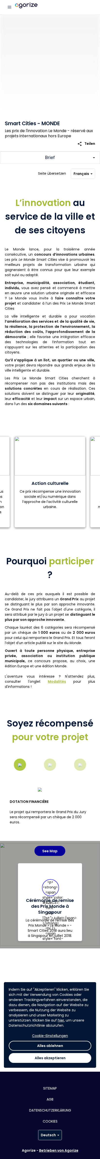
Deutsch (48, 1135)
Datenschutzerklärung (50, 1110)
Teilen (86, 143)
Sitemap (50, 1088)
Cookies (50, 1121)
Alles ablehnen (50, 1045)
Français (81, 173)
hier (61, 1020)
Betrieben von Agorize (58, 1150)
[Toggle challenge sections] (50, 157)
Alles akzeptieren (50, 1058)
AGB (50, 1099)
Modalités (57, 681)
